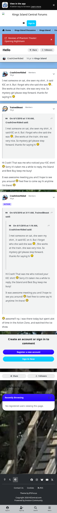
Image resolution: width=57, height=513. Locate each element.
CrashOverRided (15, 58)
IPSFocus (33, 493)
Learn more (5, 5)
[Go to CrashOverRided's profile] (4, 58)
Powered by (28, 500)
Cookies (30, 488)
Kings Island (40, 58)
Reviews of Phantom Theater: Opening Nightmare (21, 40)
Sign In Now (28, 359)
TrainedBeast (16, 107)
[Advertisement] (28, 442)
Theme (23, 493)
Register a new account (28, 352)
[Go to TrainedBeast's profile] (5, 108)
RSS (41, 488)
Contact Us (18, 488)
